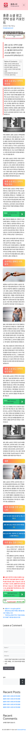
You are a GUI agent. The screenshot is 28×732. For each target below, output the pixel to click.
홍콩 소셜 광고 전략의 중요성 (12, 63)
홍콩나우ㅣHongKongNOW (12, 608)
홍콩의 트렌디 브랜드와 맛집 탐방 (11, 696)
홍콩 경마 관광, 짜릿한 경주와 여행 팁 (14, 524)
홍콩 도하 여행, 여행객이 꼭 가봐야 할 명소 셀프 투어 (14, 535)
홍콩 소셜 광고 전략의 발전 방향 (13, 69)
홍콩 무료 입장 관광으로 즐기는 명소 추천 (14, 517)
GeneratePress (21, 729)
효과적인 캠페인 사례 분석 (11, 67)
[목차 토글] (19, 61)
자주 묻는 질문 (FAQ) (10, 74)
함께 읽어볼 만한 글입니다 (11, 73)
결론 (6, 71)
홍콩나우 (14, 4)
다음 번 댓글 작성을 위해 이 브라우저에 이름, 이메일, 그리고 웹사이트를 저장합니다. (15, 661)
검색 (4, 677)
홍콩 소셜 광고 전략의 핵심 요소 (12, 65)
